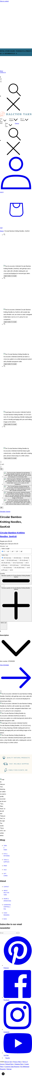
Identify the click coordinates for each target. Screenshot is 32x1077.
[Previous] (0, 462)
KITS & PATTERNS (5, 855)
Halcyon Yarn (8, 1061)
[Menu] (1, 79)
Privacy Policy (17, 1061)
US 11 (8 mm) (24, 560)
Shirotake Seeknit (5, 511)
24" (13, 551)
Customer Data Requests (12, 1066)
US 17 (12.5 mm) (18, 562)
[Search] (16, 97)
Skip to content (4, 1)
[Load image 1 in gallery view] (18, 475)
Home (2, 231)
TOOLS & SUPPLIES (5, 860)
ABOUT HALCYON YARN (5, 893)
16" (8, 551)
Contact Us (3, 72)
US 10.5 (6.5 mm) (12, 560)
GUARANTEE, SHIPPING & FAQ (5, 907)
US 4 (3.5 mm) (14, 565)
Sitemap (9, 1069)
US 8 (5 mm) (18, 558)
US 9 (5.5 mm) (25, 565)
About (1, 71)
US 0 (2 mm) (7, 558)
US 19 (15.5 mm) (19, 567)
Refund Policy (10, 1064)
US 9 (11, 570)
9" (4, 551)
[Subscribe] (18, 933)
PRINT (5, 865)
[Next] (0, 467)
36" (21, 551)
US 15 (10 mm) (6, 562)
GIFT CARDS (5, 874)
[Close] (0, 691)
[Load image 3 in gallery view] (18, 488)
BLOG (5, 919)
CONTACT (5, 886)
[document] (16, 718)
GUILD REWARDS (5, 914)
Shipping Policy (19, 1064)
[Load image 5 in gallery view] (18, 502)
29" (17, 551)
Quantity (2, 573)
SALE (5, 869)
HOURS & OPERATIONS (5, 899)
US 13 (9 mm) (8, 567)
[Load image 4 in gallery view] (18, 495)
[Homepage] (16, 116)
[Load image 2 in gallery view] (18, 481)
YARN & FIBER (5, 848)
